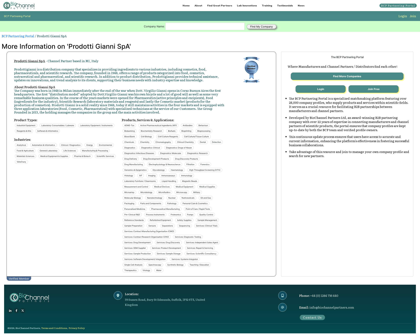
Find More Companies (347, 76)
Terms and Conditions (54, 328)
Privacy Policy (77, 328)
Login (402, 16)
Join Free (374, 89)
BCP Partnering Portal (17, 16)
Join (413, 16)
